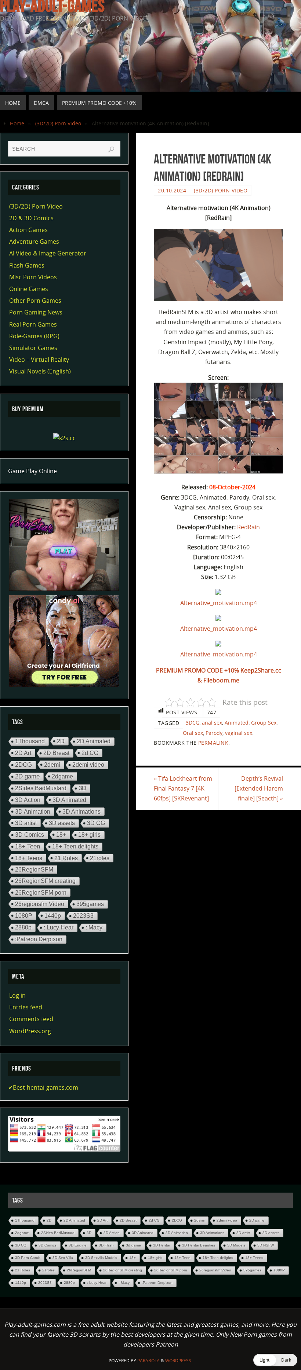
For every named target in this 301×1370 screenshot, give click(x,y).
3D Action (27, 800)
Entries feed (25, 1007)
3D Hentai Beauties (198, 1245)
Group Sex (263, 722)
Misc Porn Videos (33, 277)
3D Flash (106, 1245)
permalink (213, 742)
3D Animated (69, 799)
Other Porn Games (35, 301)
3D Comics (29, 835)
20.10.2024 (172, 190)
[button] (275, 1360)
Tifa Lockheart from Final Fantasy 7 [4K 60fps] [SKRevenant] (183, 788)
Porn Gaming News (35, 312)
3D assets (62, 823)
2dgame (62, 776)
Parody (214, 732)
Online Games (28, 289)
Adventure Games (34, 241)
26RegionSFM (34, 869)
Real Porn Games (33, 324)
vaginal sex (238, 732)
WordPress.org (30, 1031)
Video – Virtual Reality (39, 360)
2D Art (23, 753)
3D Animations (81, 811)
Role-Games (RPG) (34, 336)
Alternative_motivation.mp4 (218, 603)
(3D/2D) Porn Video (58, 123)
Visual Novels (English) (40, 371)
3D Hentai (161, 1245)
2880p (23, 927)
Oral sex (193, 732)
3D (82, 788)
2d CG (89, 753)
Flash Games (26, 265)
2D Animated (93, 741)
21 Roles (66, 858)
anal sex (212, 722)
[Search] (111, 149)
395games (90, 904)
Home (17, 123)
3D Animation (32, 811)
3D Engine (78, 1245)
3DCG (192, 722)
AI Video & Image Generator (47, 253)
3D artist (26, 823)
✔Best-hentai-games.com (43, 1087)
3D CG (96, 823)
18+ (61, 834)
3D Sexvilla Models (101, 1258)
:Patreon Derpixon (38, 939)
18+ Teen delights (75, 846)
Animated (237, 722)
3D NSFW (265, 1245)
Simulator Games (33, 348)
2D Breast (56, 753)
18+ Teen (27, 846)
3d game (133, 1245)
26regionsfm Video (39, 904)
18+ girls (89, 835)
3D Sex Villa (62, 1258)
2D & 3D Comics (31, 218)
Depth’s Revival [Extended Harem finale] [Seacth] (259, 788)
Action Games (28, 230)
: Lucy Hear (58, 927)
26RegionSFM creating (45, 881)
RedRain (248, 527)
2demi (52, 764)
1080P (23, 915)
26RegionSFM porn (40, 892)
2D (61, 741)
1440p (52, 915)
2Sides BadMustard (40, 788)
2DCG (23, 764)
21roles (99, 858)
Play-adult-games (52, 6)
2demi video (88, 765)
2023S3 (83, 916)
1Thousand (30, 741)
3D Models (236, 1245)
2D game (27, 776)
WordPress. (178, 1361)
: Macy (94, 927)
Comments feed (31, 1019)
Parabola (148, 1361)
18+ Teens (28, 858)
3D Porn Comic (27, 1258)
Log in (17, 995)
